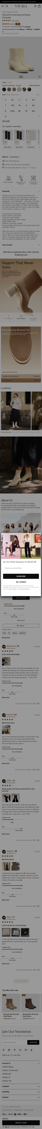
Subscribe (21, 576)
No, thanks (21, 582)
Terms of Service (24, 589)
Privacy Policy (13, 589)
